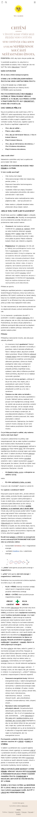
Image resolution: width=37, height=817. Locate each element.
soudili (16, 533)
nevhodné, (30, 278)
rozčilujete (5, 661)
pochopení (14, 251)
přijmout (33, 354)
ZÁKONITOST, (29, 101)
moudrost (14, 642)
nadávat (27, 229)
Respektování (26, 635)
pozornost (30, 758)
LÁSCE (20, 741)
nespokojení (23, 446)
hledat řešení (11, 357)
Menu (35, 2)
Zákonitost (15, 67)
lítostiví (8, 234)
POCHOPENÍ (31, 771)
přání (10, 648)
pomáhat (27, 458)
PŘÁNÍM (9, 37)
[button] (6, 2)
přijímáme (22, 246)
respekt (23, 642)
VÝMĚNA (4, 744)
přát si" (32, 750)
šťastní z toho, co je (15, 472)
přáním (19, 318)
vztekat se (19, 229)
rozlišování (5, 642)
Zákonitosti (15, 608)
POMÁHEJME (21, 776)
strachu (4, 640)
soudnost (27, 640)
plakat (18, 234)
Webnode (25, 806)
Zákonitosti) (9, 278)
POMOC (28, 741)
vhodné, (23, 273)
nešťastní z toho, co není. (21, 482)
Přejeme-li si (10, 246)
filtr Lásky (8, 718)
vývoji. (29, 461)
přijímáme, (26, 318)
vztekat (33, 357)
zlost (20, 449)
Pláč (22, 234)
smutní (28, 231)
